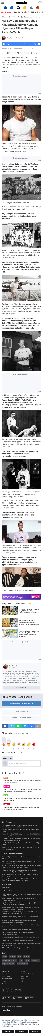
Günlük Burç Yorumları (9, 960)
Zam (19, 956)
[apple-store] (7, 998)
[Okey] (11, 8)
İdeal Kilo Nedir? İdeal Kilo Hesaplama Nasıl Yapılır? (17, 929)
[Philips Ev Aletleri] (5, 8)
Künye (22, 978)
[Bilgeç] (37, 8)
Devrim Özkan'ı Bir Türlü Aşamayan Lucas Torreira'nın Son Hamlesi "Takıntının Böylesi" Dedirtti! (22, 790)
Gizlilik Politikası (6, 976)
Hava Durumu (6, 887)
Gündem (6, 804)
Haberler (4, 17)
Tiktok (27, 960)
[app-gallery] (29, 998)
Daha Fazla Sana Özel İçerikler (20, 703)
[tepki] (4, 744)
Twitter (4, 956)
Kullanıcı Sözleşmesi (26, 974)
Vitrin (5, 777)
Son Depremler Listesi (8, 891)
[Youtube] (16, 990)
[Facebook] (7, 990)
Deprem (12, 956)
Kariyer (22, 971)
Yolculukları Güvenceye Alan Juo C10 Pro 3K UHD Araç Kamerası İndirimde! (22, 782)
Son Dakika (35, 960)
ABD (3, 65)
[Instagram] (3, 990)
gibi (9, 146)
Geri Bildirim (5, 974)
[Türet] (31, 8)
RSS (21, 981)
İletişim (4, 983)
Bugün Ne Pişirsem (8, 964)
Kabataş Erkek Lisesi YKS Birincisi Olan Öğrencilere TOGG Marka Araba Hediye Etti (21, 808)
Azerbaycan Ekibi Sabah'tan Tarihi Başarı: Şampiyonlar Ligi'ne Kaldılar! (22, 799)
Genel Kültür (13, 17)
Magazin (6, 786)
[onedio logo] (20, 1010)
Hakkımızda (5, 971)
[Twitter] (11, 990)
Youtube (26, 956)
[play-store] (18, 998)
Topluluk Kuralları (7, 978)
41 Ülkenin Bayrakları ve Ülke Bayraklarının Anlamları (17, 940)
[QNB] (25, 8)
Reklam (4, 981)
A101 (21, 960)
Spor (5, 795)
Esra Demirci (15, 38)
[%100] (18, 8)
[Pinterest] (20, 990)
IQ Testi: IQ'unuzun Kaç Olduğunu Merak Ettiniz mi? (17, 948)
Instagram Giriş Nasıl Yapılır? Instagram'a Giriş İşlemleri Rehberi (21, 937)
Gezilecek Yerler (22, 964)
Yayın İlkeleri (24, 976)
